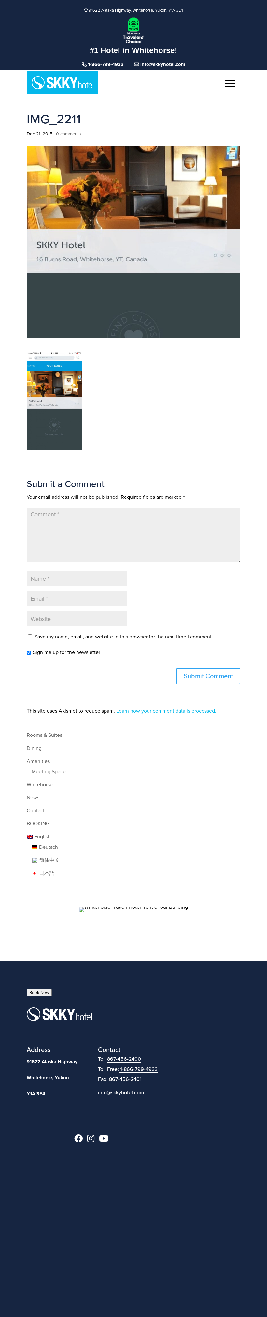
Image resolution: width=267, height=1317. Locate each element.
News (33, 797)
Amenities (38, 761)
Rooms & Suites (44, 735)
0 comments (68, 134)
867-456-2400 (124, 1059)
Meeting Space (49, 771)
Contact (36, 810)
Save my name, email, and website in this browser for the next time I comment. (124, 637)
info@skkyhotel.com (162, 64)
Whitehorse (40, 784)
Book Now (39, 992)
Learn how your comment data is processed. (166, 711)
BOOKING (38, 823)
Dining (34, 748)
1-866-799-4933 (139, 1069)
